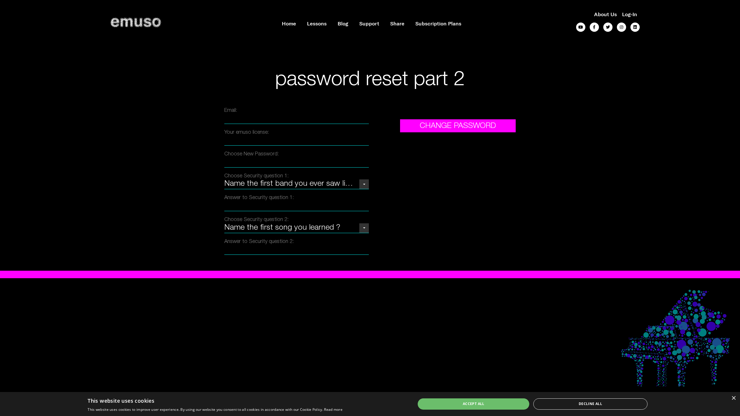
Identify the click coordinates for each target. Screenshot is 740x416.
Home (289, 23)
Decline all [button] (590, 403)
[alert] (370, 404)
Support (369, 23)
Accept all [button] (473, 403)
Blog (343, 23)
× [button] (733, 398)
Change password (458, 126)
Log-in (629, 14)
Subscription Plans (438, 23)
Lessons (317, 23)
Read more (333, 409)
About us (605, 14)
